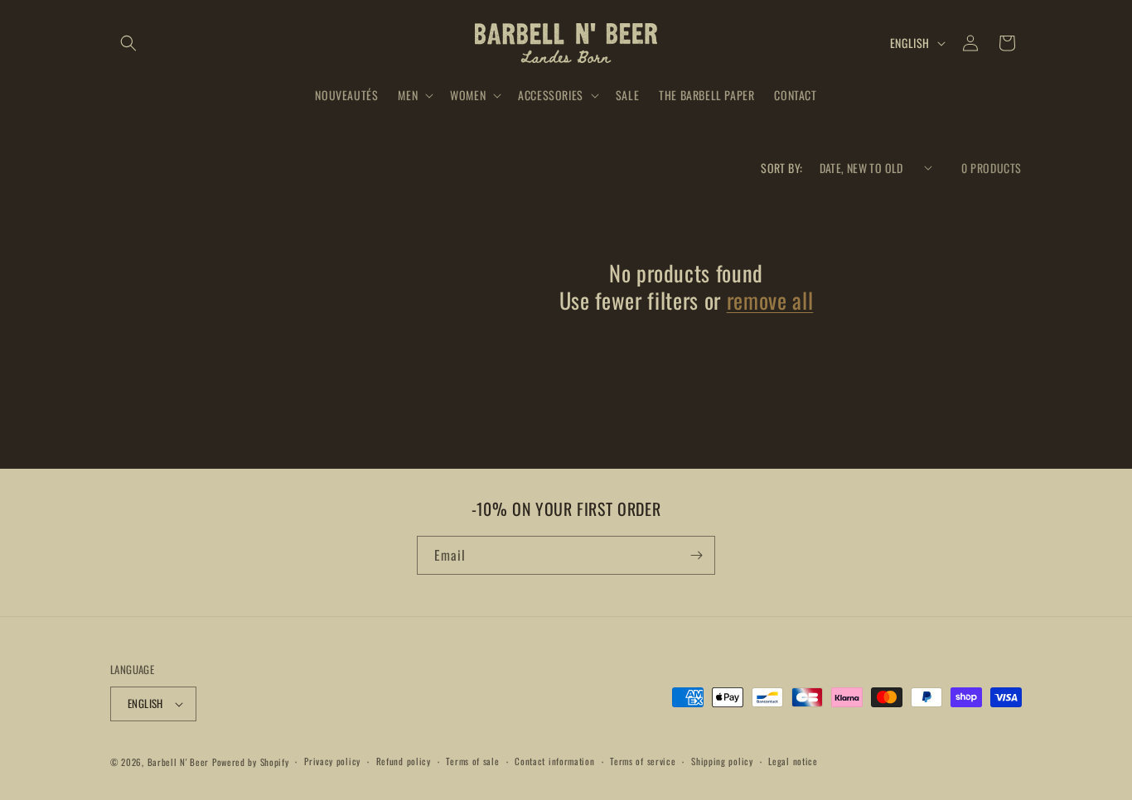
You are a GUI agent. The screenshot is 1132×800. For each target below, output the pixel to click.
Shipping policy (722, 761)
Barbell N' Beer (179, 762)
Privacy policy (332, 761)
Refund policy (403, 761)
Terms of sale (472, 761)
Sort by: (781, 167)
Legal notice (792, 761)
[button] (128, 43)
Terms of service (642, 761)
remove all (770, 301)
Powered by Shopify (250, 762)
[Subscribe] (696, 555)
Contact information (554, 761)
